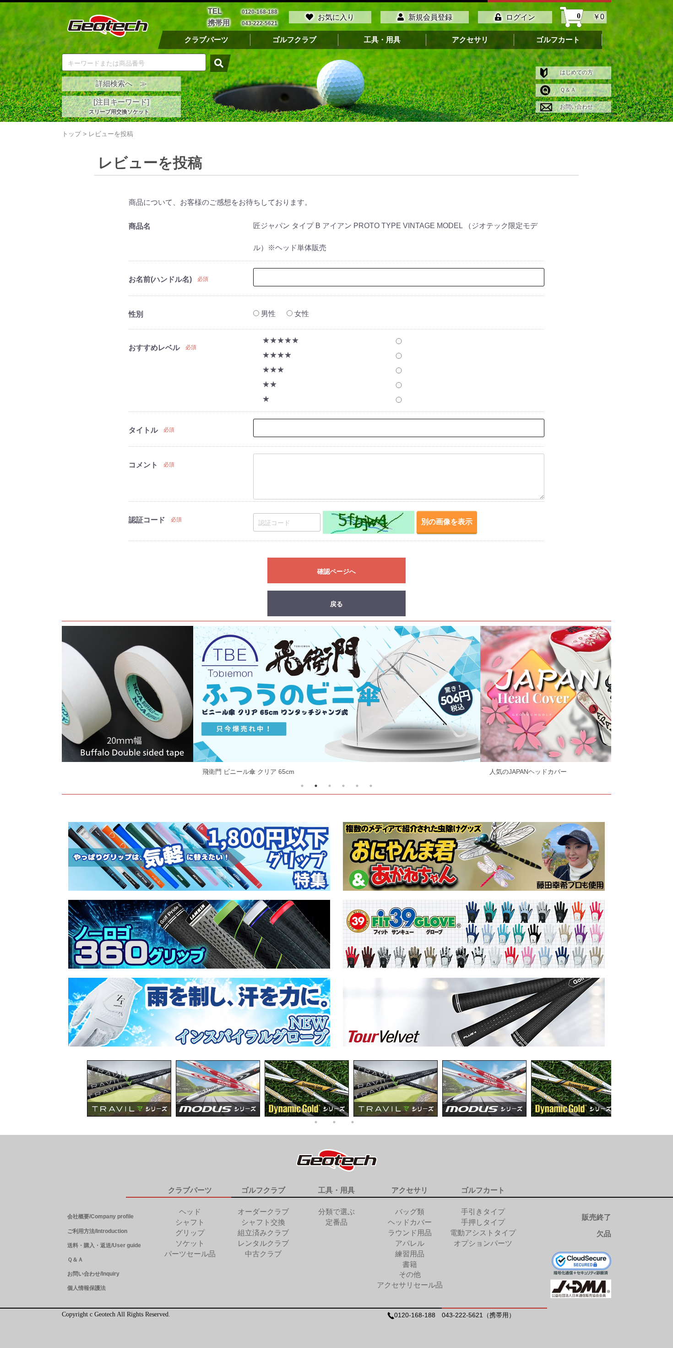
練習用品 (409, 1254)
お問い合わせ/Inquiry (93, 1274)
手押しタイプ (483, 1222)
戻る (336, 604)
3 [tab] (329, 785)
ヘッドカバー (410, 1222)
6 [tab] (370, 785)
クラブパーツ (206, 40)
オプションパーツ (483, 1243)
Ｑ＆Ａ (567, 90)
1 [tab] (302, 785)
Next (587, 703)
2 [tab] (315, 785)
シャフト (190, 1222)
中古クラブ (263, 1254)
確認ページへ (336, 570)
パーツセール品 (190, 1254)
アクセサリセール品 (410, 1285)
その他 (410, 1274)
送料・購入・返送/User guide (104, 1245)
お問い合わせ (576, 107)
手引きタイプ (483, 1212)
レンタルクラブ (263, 1243)
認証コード (147, 520)
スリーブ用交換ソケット (119, 112)
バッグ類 (409, 1212)
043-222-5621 (259, 23)
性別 (136, 314)
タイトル (143, 430)
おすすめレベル (154, 347)
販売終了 (596, 1217)
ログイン (520, 17)
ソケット (190, 1243)
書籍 (409, 1264)
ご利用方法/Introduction (97, 1231)
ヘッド (190, 1212)
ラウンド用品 (410, 1233)
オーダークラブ (263, 1212)
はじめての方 (576, 72)
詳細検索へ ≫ (121, 84)
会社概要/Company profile (100, 1216)
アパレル (409, 1243)
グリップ (190, 1233)
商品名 (140, 226)
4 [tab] (343, 785)
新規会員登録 (430, 17)
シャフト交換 (263, 1222)
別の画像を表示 (446, 522)
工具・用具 (382, 40)
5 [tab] (357, 785)
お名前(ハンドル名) (160, 279)
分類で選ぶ (336, 1212)
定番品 (336, 1222)
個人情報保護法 (86, 1288)
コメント (143, 465)
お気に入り (336, 17)
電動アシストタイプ (483, 1233)
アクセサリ (470, 40)
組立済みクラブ (263, 1233)
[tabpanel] (336, 703)
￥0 (590, 17)
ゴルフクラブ (294, 40)
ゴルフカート (558, 40)
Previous (85, 703)
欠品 (604, 1234)
